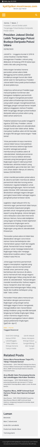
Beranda (7, 417)
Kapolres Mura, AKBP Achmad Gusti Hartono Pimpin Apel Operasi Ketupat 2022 (19, 393)
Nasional (14, 330)
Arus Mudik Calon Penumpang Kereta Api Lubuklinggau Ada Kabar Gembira (19, 376)
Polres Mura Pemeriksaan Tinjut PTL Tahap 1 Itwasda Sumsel (19, 360)
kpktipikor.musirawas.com (20, 6)
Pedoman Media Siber (12, 429)
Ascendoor (15, 444)
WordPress (32, 444)
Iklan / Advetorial (10, 421)
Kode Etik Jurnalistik (11, 425)
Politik (11, 327)
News (5, 327)
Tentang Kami (9, 433)
